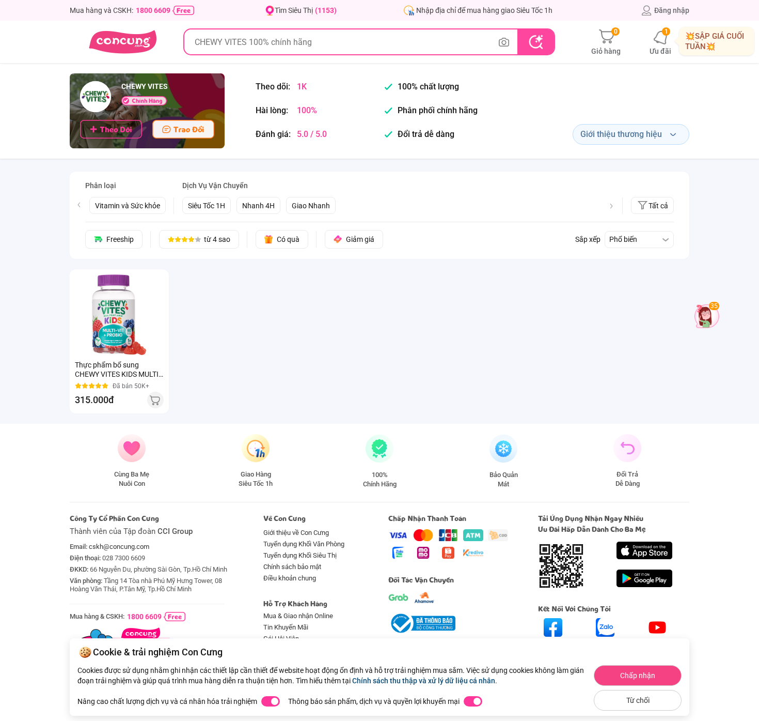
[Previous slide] (79, 205)
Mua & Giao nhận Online (298, 616)
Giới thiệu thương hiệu (621, 134)
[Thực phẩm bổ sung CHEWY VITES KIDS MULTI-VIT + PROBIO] (119, 314)
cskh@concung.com (119, 546)
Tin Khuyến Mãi (285, 627)
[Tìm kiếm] (535, 41)
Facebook (553, 646)
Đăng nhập (671, 10)
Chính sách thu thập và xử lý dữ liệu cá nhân (423, 681)
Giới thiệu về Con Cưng (296, 532)
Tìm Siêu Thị (306, 10)
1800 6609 (153, 10)
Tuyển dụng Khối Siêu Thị (300, 555)
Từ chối (638, 700)
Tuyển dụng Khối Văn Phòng (303, 544)
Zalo (605, 646)
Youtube (657, 646)
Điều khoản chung (289, 578)
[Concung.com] (123, 41)
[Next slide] (611, 206)
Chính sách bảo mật (292, 567)
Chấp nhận (637, 675)
